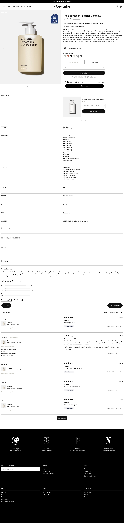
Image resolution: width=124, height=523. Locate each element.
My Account (46, 471)
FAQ (2, 495)
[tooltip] (12, 269)
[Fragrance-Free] (77, 56)
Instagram (87, 492)
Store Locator (47, 492)
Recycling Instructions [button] (10, 238)
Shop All (86, 469)
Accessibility (5, 499)
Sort (105, 312)
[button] (3, 49)
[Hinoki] (74, 56)
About (29, 7)
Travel (23, 7)
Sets (17, 7)
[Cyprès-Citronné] (80, 56)
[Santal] (71, 56)
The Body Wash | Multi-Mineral (14, 388)
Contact (4, 492)
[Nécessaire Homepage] (62, 7)
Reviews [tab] (6, 300)
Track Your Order (7, 497)
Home (2, 12)
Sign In (45, 469)
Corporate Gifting (89, 476)
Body (8, 7)
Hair (13, 7)
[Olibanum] (68, 56)
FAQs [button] (3, 247)
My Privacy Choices (7, 502)
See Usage (66, 213)
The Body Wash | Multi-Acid (14, 342)
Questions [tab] (18, 300)
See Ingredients (68, 161)
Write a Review (117, 306)
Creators (87, 497)
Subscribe (87, 471)
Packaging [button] (5, 228)
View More (84, 121)
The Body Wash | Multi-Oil (13, 324)
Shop (3, 7)
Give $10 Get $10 (48, 474)
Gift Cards (87, 474)
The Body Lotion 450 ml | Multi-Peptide (93, 99)
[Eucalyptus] (64, 56)
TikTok (86, 495)
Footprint (46, 495)
